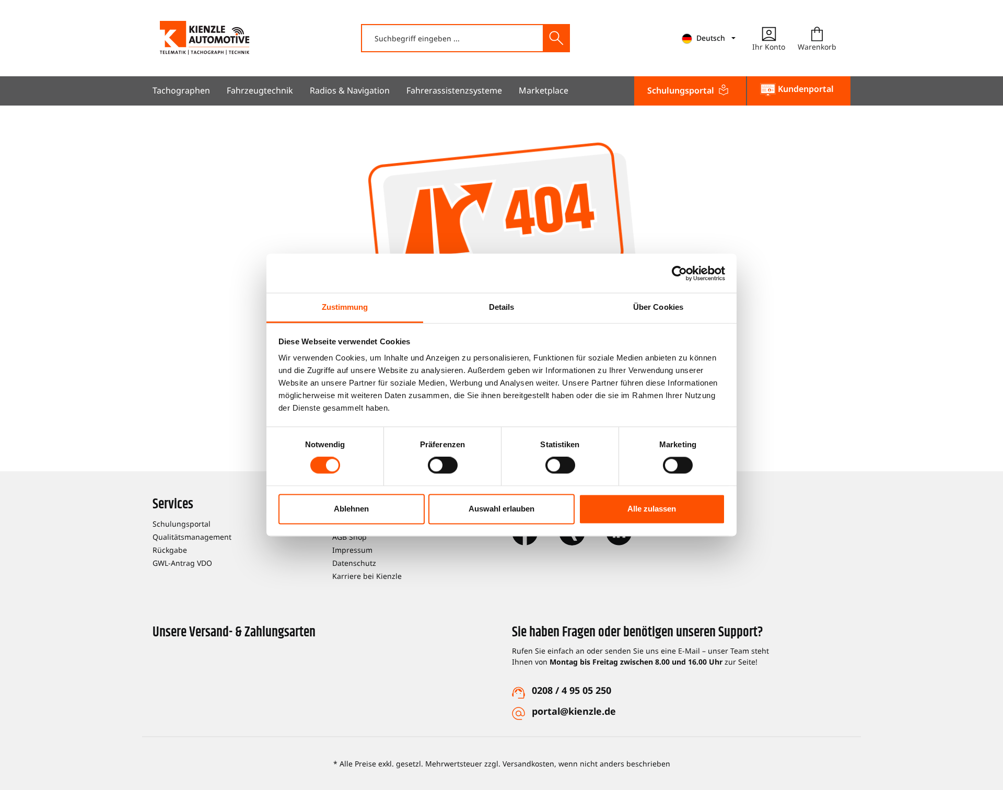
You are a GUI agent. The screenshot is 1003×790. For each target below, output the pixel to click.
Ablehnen (351, 508)
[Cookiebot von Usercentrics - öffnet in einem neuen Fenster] (679, 273)
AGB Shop (349, 537)
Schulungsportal (182, 524)
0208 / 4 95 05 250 (571, 690)
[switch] (443, 465)
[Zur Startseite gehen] (205, 38)
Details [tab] (502, 307)
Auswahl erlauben (501, 508)
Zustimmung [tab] (345, 307)
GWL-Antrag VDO (182, 563)
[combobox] (452, 38)
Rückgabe (170, 550)
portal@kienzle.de (574, 711)
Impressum (352, 550)
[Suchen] (556, 38)
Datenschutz (354, 563)
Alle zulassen (651, 508)
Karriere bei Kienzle (367, 576)
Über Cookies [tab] (658, 307)
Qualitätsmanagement (192, 537)
